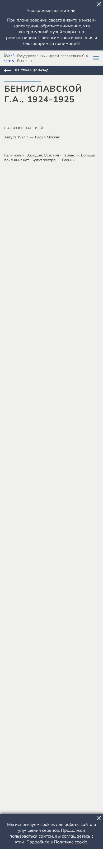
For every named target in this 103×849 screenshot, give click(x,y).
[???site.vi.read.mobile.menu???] (96, 58)
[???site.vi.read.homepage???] (9, 58)
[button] (99, 4)
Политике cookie (70, 841)
